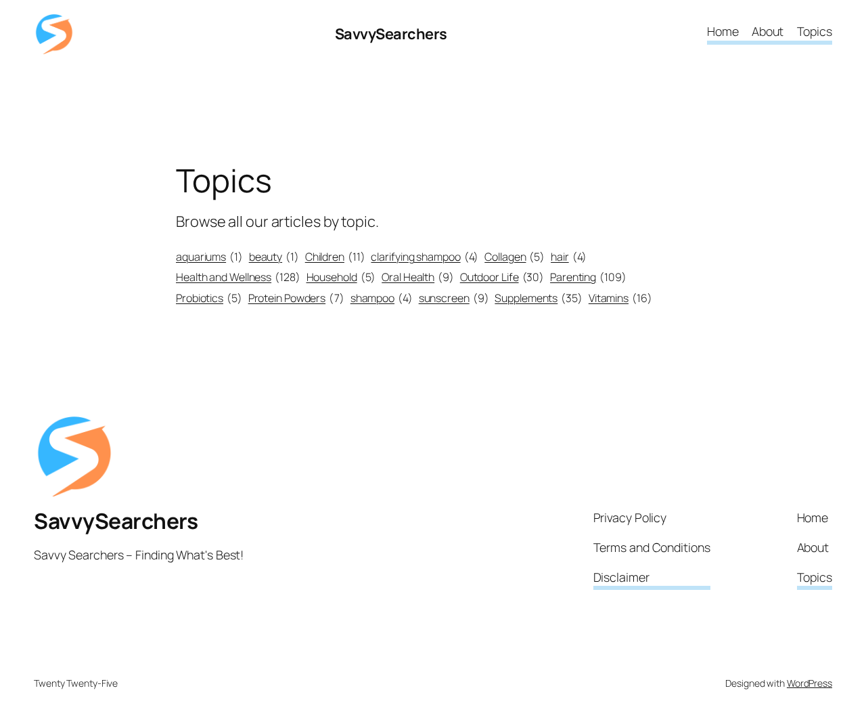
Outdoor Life (502, 277)
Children (335, 256)
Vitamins (620, 298)
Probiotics (209, 298)
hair (569, 256)
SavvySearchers (391, 34)
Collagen (514, 256)
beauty (274, 256)
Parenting (588, 277)
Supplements (539, 298)
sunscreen (454, 298)
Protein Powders (296, 298)
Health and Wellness (238, 277)
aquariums (209, 256)
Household (341, 277)
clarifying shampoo (424, 256)
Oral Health (418, 277)
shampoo (381, 298)
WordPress (809, 683)
